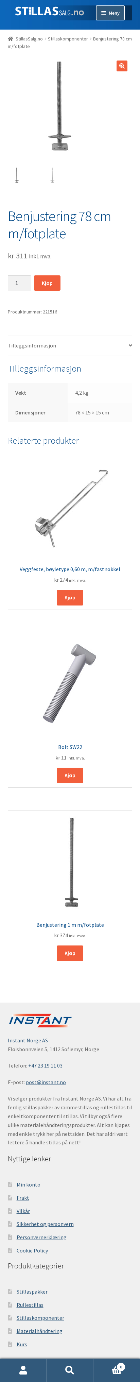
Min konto (28, 1184)
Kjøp (47, 282)
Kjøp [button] (70, 597)
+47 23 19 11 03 (45, 1065)
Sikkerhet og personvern (45, 1224)
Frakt (23, 1197)
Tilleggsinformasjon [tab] (32, 345)
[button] (122, 66)
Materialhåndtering (40, 1331)
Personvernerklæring (42, 1237)
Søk (70, 1370)
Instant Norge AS (28, 1040)
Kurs (22, 1344)
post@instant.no (46, 1082)
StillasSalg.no (29, 39)
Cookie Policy (32, 1250)
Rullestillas (30, 1304)
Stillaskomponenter (68, 39)
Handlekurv (107, 1364)
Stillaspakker (32, 1291)
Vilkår (23, 1211)
